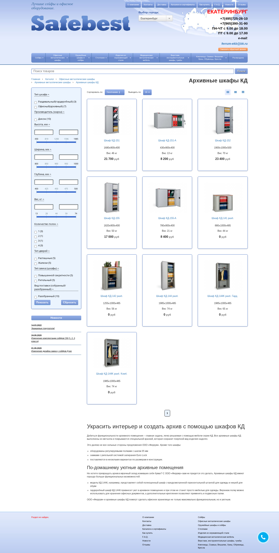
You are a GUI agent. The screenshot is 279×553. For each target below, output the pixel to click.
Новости (229, 4)
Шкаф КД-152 (223, 140)
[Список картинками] (235, 92)
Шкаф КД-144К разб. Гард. (222, 296)
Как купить (204, 4)
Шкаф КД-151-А (167, 140)
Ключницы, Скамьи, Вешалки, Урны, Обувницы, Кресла (209, 58)
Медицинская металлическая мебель (146, 57)
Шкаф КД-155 (112, 218)
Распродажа (238, 58)
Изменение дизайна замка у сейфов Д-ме (51, 351)
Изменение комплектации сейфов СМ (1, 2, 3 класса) (53, 339)
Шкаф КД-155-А (167, 218)
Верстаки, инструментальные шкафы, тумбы (175, 57)
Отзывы (242, 4)
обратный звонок (233, 49)
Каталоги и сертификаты (183, 4)
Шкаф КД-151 (112, 140)
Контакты (148, 4)
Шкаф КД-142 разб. (112, 296)
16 (146, 92)
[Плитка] (228, 92)
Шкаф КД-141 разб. (223, 218)
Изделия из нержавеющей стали (121, 57)
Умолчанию (112, 92)
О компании (133, 4)
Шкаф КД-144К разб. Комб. (111, 373)
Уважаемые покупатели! (43, 328)
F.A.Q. (217, 4)
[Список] (243, 92)
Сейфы (38, 58)
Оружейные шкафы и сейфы (80, 57)
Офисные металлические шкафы (58, 57)
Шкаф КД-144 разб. (167, 296)
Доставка (161, 4)
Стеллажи (100, 58)
